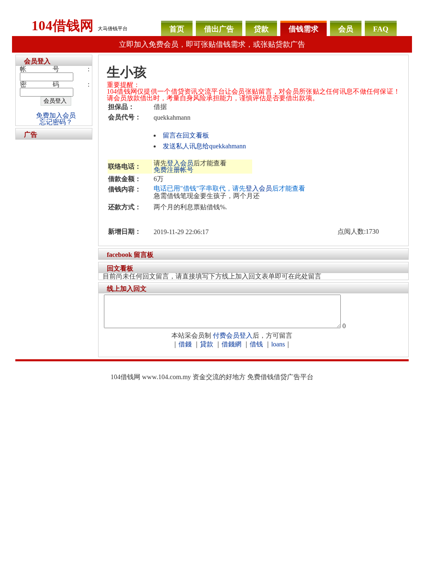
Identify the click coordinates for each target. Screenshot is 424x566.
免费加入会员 (56, 115)
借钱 (256, 344)
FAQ (380, 29)
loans (278, 344)
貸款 (206, 344)
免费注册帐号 (173, 169)
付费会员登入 (233, 335)
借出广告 (219, 29)
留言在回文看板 (186, 135)
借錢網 (231, 344)
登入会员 (180, 163)
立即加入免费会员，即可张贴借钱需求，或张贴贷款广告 (212, 44)
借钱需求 (303, 29)
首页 (176, 29)
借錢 (185, 344)
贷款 (261, 29)
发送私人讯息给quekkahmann (204, 146)
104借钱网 (62, 25)
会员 (345, 29)
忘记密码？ (55, 122)
